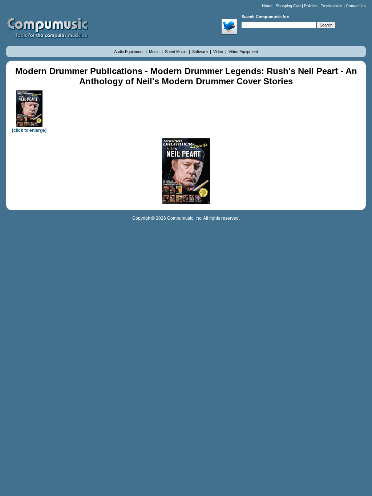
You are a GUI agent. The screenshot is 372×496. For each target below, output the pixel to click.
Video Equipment (243, 51)
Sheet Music (176, 51)
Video (218, 51)
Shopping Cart (288, 6)
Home (267, 6)
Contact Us (356, 6)
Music (155, 51)
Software (200, 51)
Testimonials (332, 6)
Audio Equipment (129, 51)
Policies (311, 6)
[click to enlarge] (29, 130)
